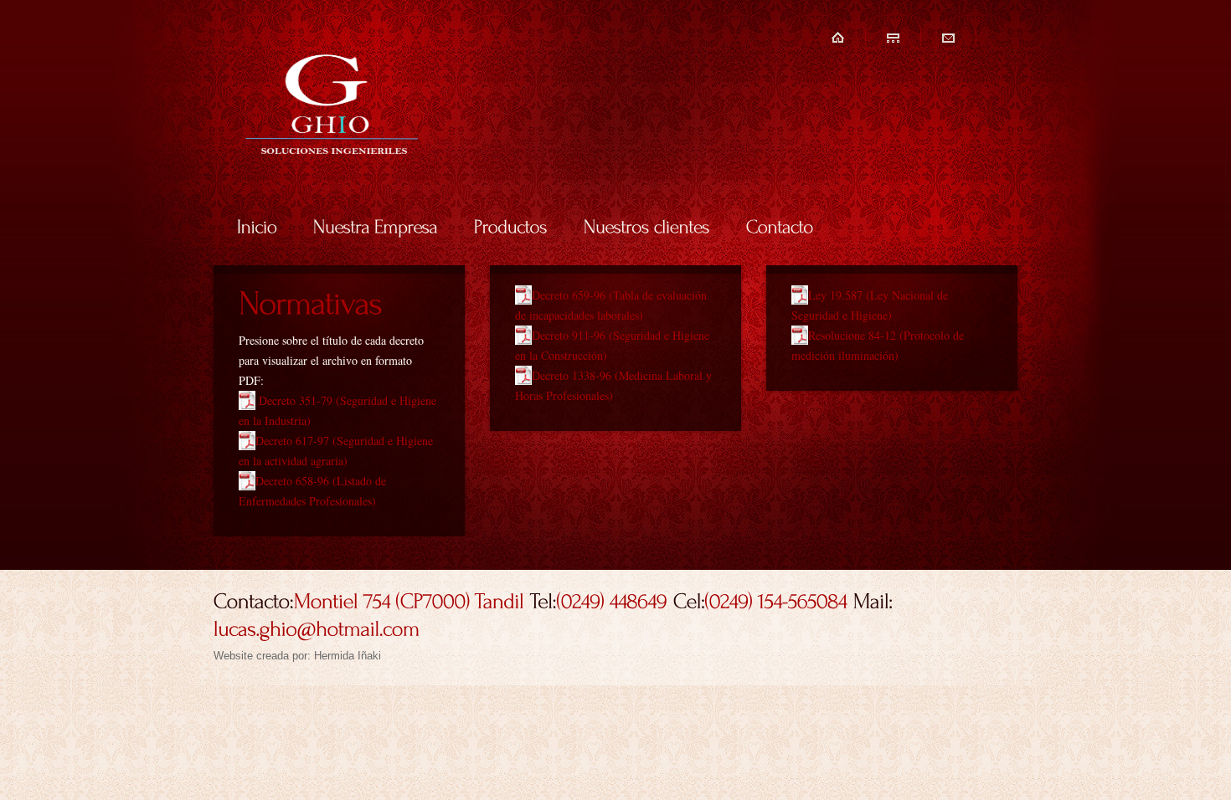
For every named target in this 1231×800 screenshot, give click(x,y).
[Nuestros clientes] (647, 225)
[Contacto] (780, 225)
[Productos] (510, 225)
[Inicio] (257, 225)
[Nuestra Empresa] (375, 225)
